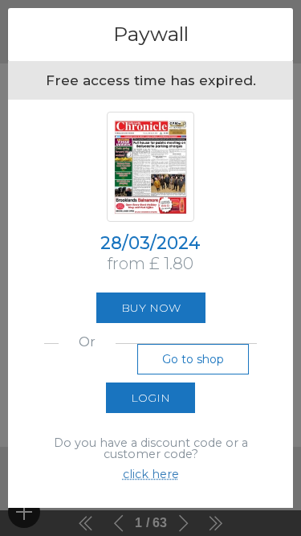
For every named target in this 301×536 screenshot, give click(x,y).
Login (150, 398)
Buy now (151, 308)
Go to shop (193, 359)
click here (151, 474)
